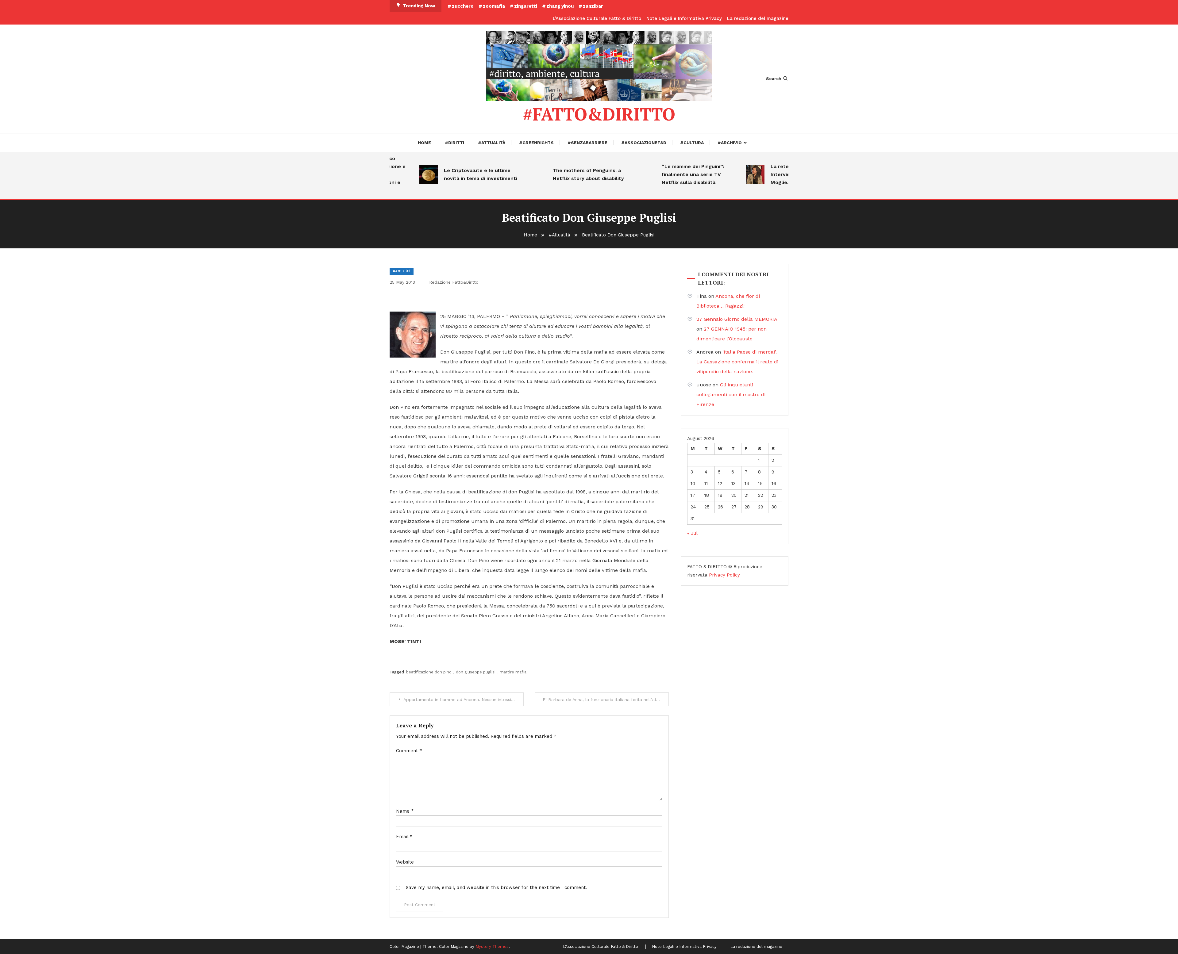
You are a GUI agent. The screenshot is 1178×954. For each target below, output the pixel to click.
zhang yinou (560, 6)
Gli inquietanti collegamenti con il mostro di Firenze (730, 394)
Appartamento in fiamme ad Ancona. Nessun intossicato (462, 699)
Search (773, 78)
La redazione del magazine (757, 18)
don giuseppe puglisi (475, 672)
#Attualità (491, 142)
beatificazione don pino (429, 672)
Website (405, 862)
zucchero (463, 6)
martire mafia (513, 672)
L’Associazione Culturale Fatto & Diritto (597, 18)
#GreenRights (536, 142)
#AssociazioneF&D (643, 142)
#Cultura (692, 142)
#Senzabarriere (587, 142)
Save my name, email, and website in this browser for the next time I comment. (496, 887)
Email (404, 836)
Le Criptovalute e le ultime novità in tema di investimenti (461, 174)
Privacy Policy (724, 575)
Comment (409, 750)
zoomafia (494, 6)
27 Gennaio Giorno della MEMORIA (736, 319)
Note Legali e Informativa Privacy (684, 18)
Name (405, 811)
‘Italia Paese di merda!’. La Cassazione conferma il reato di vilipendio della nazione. (737, 361)
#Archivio (730, 142)
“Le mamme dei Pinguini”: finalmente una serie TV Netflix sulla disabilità (674, 174)
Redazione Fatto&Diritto (454, 282)
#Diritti (454, 142)
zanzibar (593, 6)
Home (424, 142)
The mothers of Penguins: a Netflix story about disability (569, 174)
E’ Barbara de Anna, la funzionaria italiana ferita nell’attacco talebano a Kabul (606, 699)
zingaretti (525, 6)
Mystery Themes (492, 946)
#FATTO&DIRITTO (599, 114)
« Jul (692, 533)
